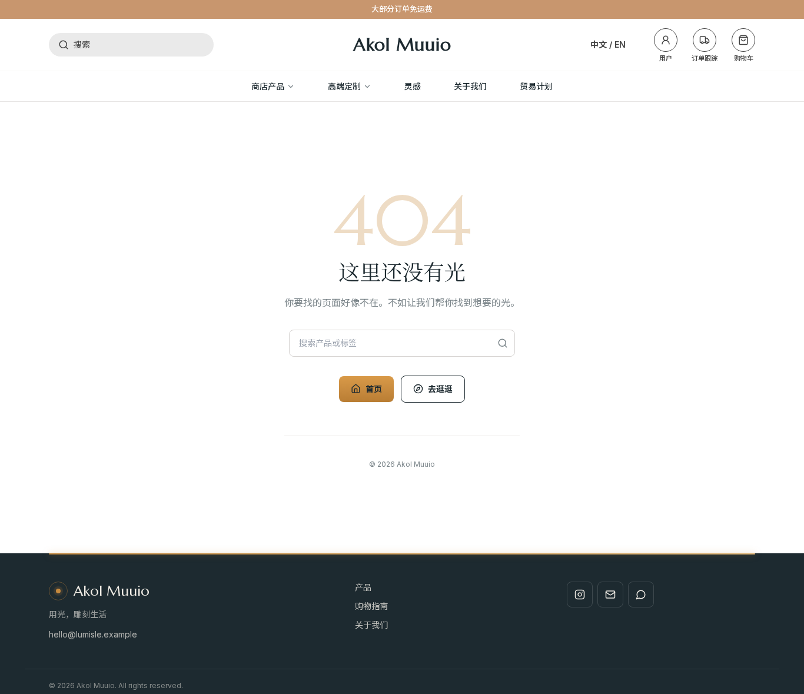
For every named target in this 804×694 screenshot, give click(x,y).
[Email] (610, 594)
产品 (363, 587)
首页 (374, 389)
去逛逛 (440, 389)
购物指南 (371, 606)
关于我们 (371, 625)
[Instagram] (580, 594)
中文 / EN (608, 44)
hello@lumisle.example (93, 634)
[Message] (641, 594)
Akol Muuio (402, 44)
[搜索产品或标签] (502, 343)
